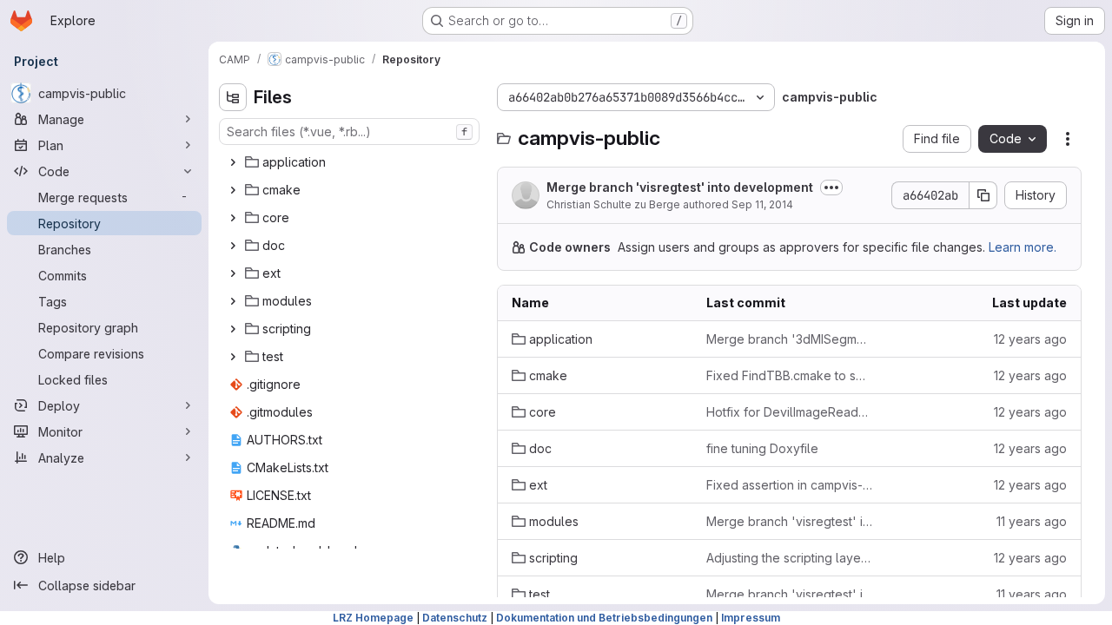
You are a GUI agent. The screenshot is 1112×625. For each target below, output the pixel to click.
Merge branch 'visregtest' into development (679, 187)
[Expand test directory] (232, 356)
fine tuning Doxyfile (762, 448)
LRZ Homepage (373, 617)
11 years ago (1031, 521)
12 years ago (1030, 339)
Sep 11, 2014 (762, 204)
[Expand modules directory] (232, 301)
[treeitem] (351, 162)
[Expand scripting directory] (232, 329)
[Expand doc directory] (232, 245)
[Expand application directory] (232, 162)
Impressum (750, 617)
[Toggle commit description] (831, 187)
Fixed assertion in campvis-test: (789, 484)
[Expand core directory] (232, 217)
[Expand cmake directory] (232, 190)
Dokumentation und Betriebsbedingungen (604, 617)
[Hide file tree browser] (233, 97)
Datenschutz (454, 617)
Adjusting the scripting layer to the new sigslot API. (789, 557)
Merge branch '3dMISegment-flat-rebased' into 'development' (789, 339)
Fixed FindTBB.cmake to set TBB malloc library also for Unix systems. (789, 375)
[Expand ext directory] (232, 273)
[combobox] (349, 131)
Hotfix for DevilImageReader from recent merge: (789, 412)
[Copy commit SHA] (983, 195)
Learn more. (1022, 247)
